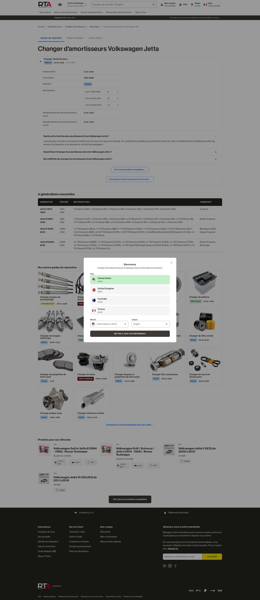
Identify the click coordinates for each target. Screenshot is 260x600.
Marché (93, 320)
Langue (134, 320)
